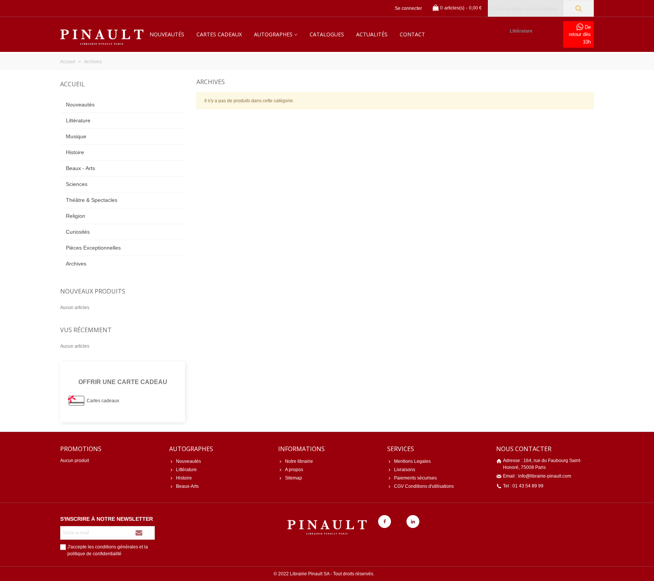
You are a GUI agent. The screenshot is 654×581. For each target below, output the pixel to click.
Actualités (372, 34)
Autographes (273, 34)
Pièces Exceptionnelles (93, 248)
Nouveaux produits (92, 291)
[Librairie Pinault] (101, 34)
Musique (76, 136)
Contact (412, 34)
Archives (76, 264)
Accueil (72, 84)
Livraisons (404, 469)
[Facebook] (384, 521)
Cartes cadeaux (219, 34)
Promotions (80, 449)
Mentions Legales (412, 461)
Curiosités (78, 232)
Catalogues (327, 34)
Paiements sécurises (415, 478)
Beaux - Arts (80, 168)
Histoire (75, 152)
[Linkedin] (412, 521)
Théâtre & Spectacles (91, 200)
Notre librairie (299, 461)
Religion (75, 216)
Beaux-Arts (187, 486)
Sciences (76, 184)
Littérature (521, 31)
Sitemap (293, 478)
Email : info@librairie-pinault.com (537, 476)
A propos (294, 469)
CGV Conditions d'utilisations (424, 486)
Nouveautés (166, 34)
